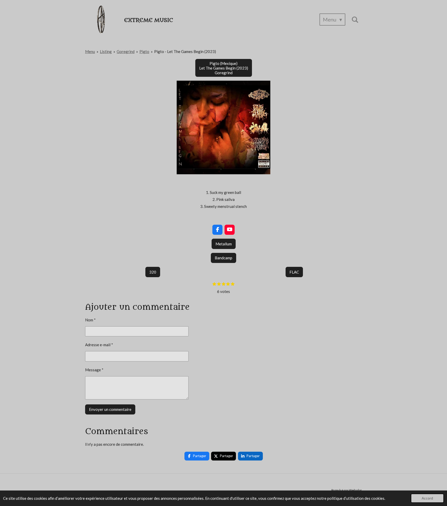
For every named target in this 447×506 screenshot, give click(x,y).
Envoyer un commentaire (110, 409)
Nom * (90, 320)
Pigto (144, 51)
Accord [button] (427, 498)
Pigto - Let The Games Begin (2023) (185, 51)
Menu (90, 51)
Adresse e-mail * (99, 344)
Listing (106, 51)
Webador (355, 490)
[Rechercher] (355, 19)
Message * (94, 369)
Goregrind (126, 51)
